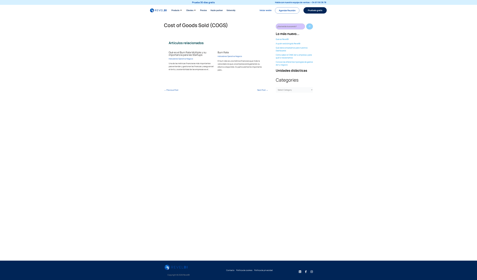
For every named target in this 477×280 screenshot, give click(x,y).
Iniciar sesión (266, 10)
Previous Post (171, 90)
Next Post (262, 90)
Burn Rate (223, 52)
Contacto (230, 270)
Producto (175, 10)
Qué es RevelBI (282, 39)
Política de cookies (244, 270)
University (231, 10)
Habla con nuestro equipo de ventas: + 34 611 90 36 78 (300, 2)
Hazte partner (217, 10)
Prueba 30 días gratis (203, 2)
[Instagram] (311, 271)
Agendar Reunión (287, 10)
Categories (287, 80)
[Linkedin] (300, 271)
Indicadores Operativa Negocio (181, 59)
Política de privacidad (263, 270)
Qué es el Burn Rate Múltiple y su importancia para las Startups (187, 54)
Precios (203, 10)
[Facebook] (305, 271)
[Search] (309, 26)
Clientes (189, 10)
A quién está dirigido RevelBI (288, 43)
